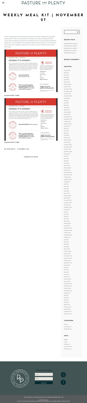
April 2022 (66, 191)
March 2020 (67, 249)
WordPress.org (67, 349)
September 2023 (68, 151)
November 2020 (68, 230)
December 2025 (68, 89)
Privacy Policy (50, 401)
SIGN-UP (43, 383)
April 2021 (66, 218)
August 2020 (67, 237)
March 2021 (67, 221)
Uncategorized (67, 326)
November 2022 (68, 174)
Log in (65, 342)
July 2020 (66, 239)
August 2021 (67, 209)
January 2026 (67, 86)
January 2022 (67, 198)
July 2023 (66, 156)
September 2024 (68, 124)
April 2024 (66, 135)
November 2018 (68, 286)
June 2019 (66, 269)
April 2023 (66, 163)
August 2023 (67, 154)
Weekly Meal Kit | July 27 (70, 53)
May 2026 (66, 77)
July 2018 (66, 295)
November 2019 (68, 258)
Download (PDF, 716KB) (11, 95)
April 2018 (66, 302)
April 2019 (66, 274)
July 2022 (66, 184)
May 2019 (66, 272)
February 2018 (67, 307)
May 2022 (66, 188)
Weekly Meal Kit (11, 149)
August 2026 (67, 70)
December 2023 (68, 144)
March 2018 (67, 304)
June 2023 (66, 158)
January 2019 (67, 281)
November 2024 (68, 119)
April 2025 (66, 107)
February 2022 (67, 195)
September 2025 (68, 96)
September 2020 (68, 235)
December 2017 (68, 311)
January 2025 (67, 114)
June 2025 (66, 103)
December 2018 (68, 283)
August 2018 (67, 293)
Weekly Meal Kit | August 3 (70, 50)
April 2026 (66, 79)
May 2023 (66, 161)
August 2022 (67, 181)
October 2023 (67, 149)
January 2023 (67, 170)
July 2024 (66, 128)
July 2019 (66, 267)
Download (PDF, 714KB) (11, 142)
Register (66, 339)
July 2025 (66, 100)
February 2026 (67, 84)
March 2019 (67, 276)
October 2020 (67, 232)
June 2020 (66, 242)
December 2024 (68, 117)
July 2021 (66, 212)
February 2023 (67, 168)
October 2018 (67, 288)
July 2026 (66, 73)
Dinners (66, 324)
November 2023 (68, 147)
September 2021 (68, 207)
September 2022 (68, 179)
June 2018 (66, 297)
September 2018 (68, 290)
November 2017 (68, 314)
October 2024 (67, 121)
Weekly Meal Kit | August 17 (70, 46)
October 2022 (67, 177)
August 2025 (67, 98)
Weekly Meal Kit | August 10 (70, 48)
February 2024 (67, 140)
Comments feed (68, 346)
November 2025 (68, 91)
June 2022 (66, 186)
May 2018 (66, 300)
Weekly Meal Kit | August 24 (70, 43)
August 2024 (67, 126)
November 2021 (68, 202)
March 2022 (67, 193)
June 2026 (66, 75)
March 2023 (67, 165)
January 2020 (67, 253)
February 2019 (67, 279)
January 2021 (67, 225)
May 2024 (66, 133)
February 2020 (67, 251)
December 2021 (68, 200)
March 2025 (67, 110)
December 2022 (68, 172)
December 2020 (68, 228)
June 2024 (66, 130)
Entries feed (67, 344)
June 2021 (66, 214)
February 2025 (67, 112)
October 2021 (67, 205)
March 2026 (67, 82)
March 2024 (67, 137)
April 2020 (66, 246)
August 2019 (67, 265)
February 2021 (67, 223)
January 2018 (67, 309)
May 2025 (66, 105)
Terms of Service (61, 401)
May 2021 (66, 216)
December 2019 (68, 256)
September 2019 (68, 263)
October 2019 (67, 260)
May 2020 (66, 244)
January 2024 (67, 142)
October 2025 (67, 93)
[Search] (78, 32)
